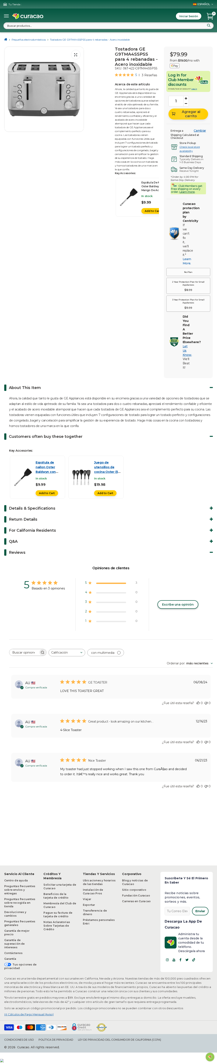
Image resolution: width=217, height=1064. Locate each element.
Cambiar (200, 130)
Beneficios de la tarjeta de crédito (55, 895)
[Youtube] (174, 960)
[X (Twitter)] (187, 960)
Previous (8, 89)
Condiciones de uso (19, 1039)
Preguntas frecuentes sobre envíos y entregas (19, 890)
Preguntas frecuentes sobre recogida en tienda (19, 903)
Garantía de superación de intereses (14, 944)
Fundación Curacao (136, 895)
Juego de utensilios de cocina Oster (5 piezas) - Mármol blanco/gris (107, 472)
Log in (194, 89)
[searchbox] (24, 652)
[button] (188, 272)
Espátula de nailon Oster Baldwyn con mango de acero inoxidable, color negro (154, 190)
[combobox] (108, 25)
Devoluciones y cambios (15, 913)
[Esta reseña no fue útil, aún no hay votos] (205, 703)
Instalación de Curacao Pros (93, 891)
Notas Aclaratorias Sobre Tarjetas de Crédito (56, 925)
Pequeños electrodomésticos (29, 39)
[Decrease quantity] (186, 103)
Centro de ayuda (16, 880)
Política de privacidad (56, 1039)
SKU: (118, 68)
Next (79, 89)
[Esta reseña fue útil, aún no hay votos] (198, 703)
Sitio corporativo (134, 889)
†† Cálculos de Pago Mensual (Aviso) (29, 1014)
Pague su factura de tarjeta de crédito (57, 914)
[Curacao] (28, 16)
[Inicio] (5, 39)
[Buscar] (209, 25)
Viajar (87, 899)
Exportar (89, 904)
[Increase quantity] (186, 98)
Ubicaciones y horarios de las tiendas (99, 882)
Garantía (10, 958)
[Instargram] (167, 960)
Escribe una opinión (178, 604)
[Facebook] (180, 960)
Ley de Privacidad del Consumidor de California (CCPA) (119, 1039)
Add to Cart (152, 211)
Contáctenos (13, 953)
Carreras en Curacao (136, 901)
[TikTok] (193, 960)
